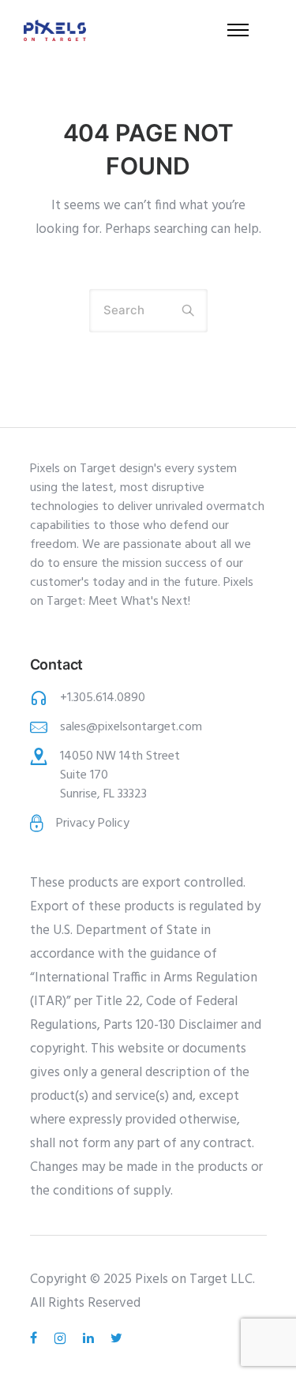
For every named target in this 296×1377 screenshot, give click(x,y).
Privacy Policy (92, 823)
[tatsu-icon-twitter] (116, 1338)
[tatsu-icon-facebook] (36, 1338)
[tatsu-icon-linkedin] (91, 1338)
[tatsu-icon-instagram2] (62, 1338)
